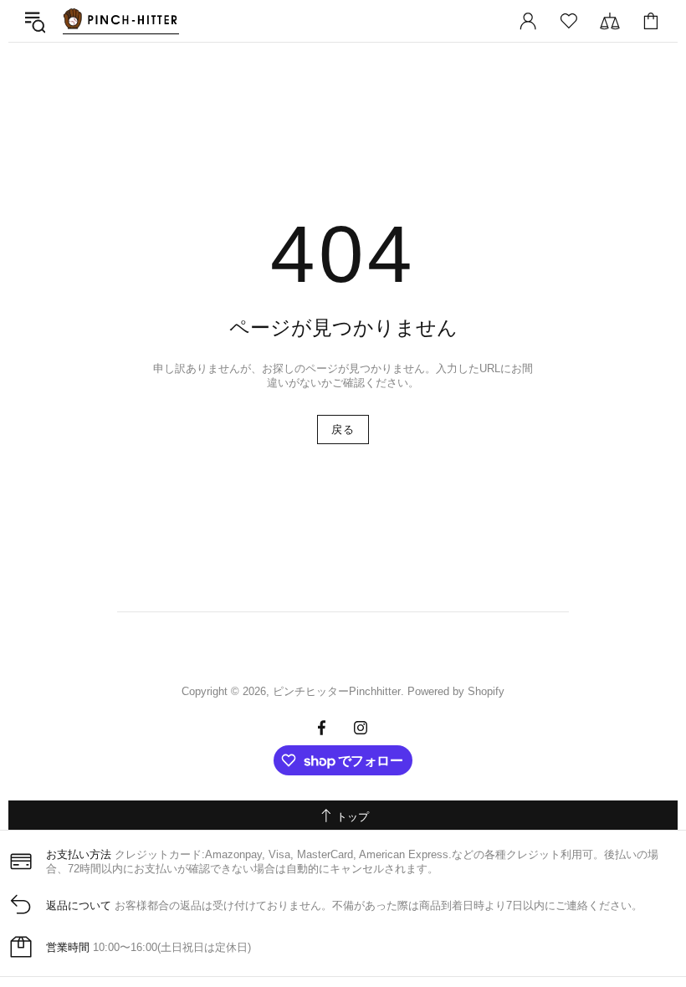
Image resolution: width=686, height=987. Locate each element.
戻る (342, 429)
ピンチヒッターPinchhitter (120, 21)
